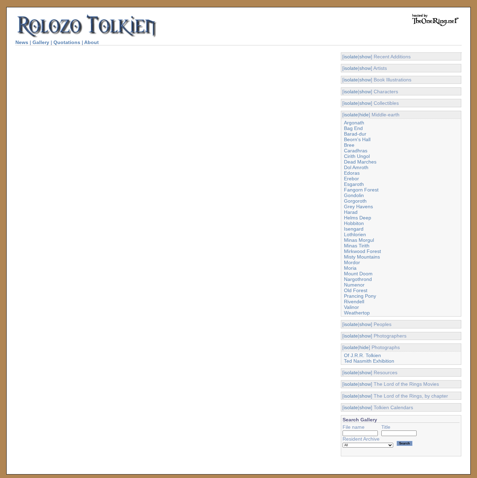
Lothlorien (355, 234)
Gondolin (354, 195)
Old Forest (355, 290)
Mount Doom (358, 273)
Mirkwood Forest (362, 251)
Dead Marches (360, 162)
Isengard (354, 229)
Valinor (351, 307)
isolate (351, 56)
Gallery (40, 42)
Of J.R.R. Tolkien (362, 355)
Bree (349, 145)
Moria (350, 268)
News (21, 42)
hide (364, 114)
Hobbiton (354, 223)
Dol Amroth (356, 167)
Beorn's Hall (357, 139)
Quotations (66, 42)
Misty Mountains (362, 257)
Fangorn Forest (361, 190)
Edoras (352, 173)
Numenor (354, 285)
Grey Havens (358, 206)
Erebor (351, 178)
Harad (351, 212)
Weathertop (357, 313)
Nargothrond (358, 279)
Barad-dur (355, 134)
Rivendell (354, 301)
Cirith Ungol (357, 156)
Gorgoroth (355, 201)
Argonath (354, 122)
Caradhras (355, 150)
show (365, 56)
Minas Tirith (356, 245)
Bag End (353, 128)
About (91, 42)
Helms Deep (357, 217)
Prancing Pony (360, 296)
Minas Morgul (359, 240)
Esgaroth (354, 184)
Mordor (352, 262)
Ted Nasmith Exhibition (369, 361)
